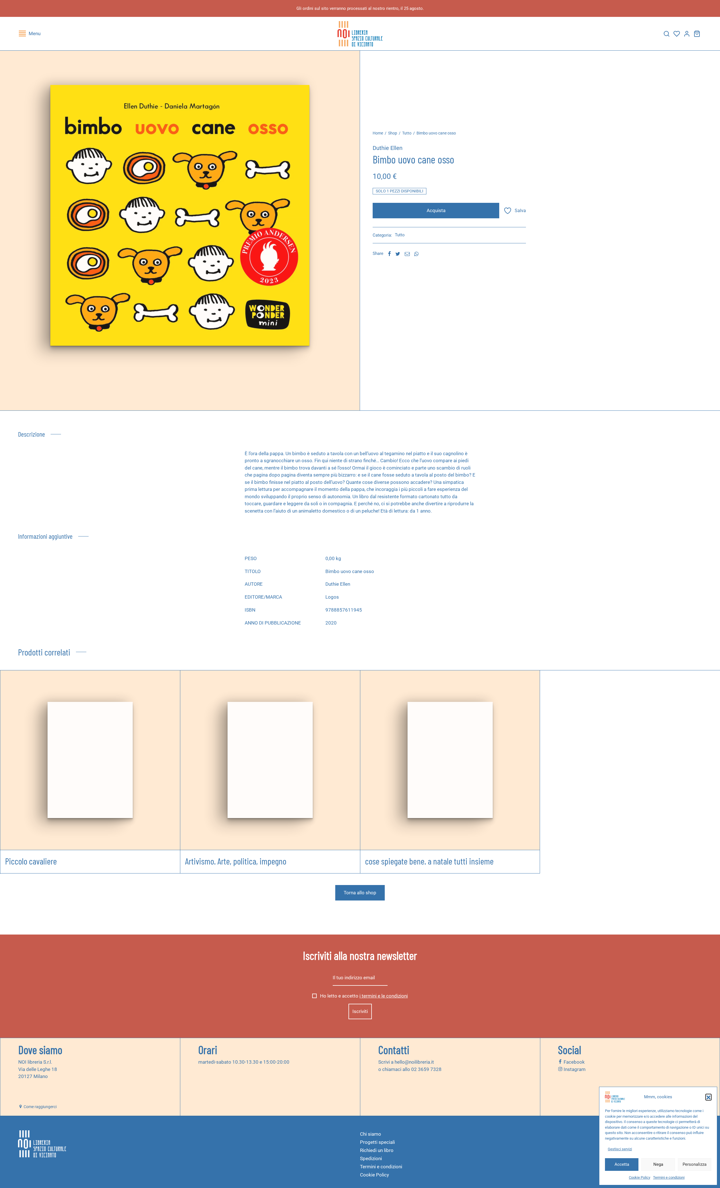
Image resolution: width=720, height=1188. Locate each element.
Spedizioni (371, 1158)
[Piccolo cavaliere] (90, 760)
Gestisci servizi (620, 1149)
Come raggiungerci (40, 1106)
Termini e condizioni (669, 1177)
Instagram (574, 1069)
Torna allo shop (360, 892)
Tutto (406, 133)
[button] (708, 1097)
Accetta (622, 1164)
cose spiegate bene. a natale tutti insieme (429, 860)
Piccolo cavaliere (31, 860)
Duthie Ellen (387, 148)
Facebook (573, 1062)
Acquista (436, 210)
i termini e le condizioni (383, 996)
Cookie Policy (639, 1177)
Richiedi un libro (376, 1150)
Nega (658, 1164)
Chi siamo (370, 1134)
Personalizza (694, 1164)
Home (378, 133)
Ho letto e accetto (363, 996)
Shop (392, 133)
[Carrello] (697, 33)
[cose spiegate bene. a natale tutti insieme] (450, 760)
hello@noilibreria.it (414, 1062)
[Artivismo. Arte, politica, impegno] (270, 760)
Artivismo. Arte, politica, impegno (235, 860)
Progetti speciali (377, 1142)
